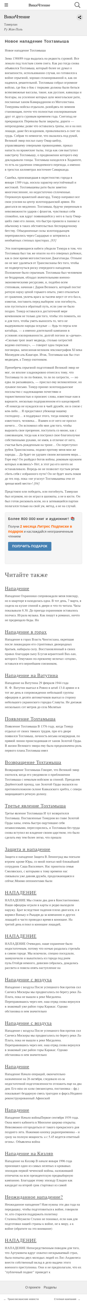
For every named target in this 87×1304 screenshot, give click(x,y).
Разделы (50, 1287)
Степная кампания (65, 1299)
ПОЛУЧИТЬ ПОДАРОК (29, 546)
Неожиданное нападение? (34, 1197)
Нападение (17, 588)
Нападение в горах (26, 631)
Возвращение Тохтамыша (33, 762)
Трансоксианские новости (23, 1299)
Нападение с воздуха (28, 979)
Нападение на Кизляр (29, 1153)
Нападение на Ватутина (31, 675)
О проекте (32, 1287)
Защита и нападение (27, 849)
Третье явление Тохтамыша (35, 805)
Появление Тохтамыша (30, 718)
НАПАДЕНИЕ (21, 892)
